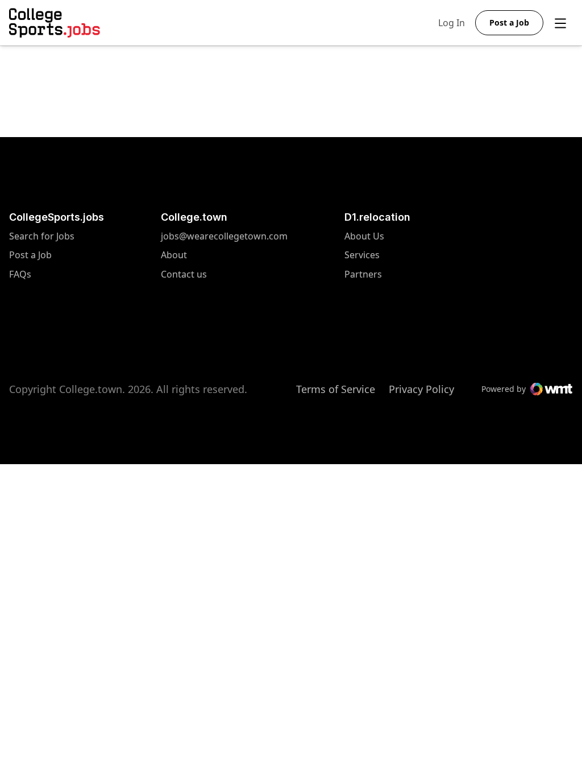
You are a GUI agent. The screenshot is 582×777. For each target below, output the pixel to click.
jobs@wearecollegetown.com (224, 236)
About (174, 255)
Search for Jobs (41, 236)
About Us (364, 236)
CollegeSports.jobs (56, 217)
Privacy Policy (421, 389)
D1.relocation (377, 217)
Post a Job (30, 255)
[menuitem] (56, 242)
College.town (194, 217)
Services (364, 255)
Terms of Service (335, 389)
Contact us (224, 274)
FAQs (20, 274)
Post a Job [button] (509, 22)
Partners (364, 274)
